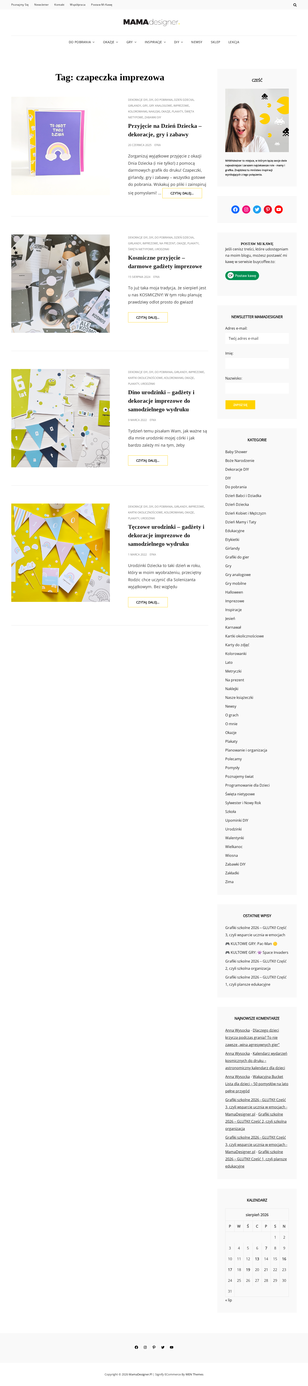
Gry (129, 42)
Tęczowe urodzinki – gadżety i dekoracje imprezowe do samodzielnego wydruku (166, 535)
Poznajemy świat (239, 776)
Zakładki (232, 873)
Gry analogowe (160, 106)
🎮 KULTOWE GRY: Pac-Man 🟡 (251, 943)
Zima (229, 881)
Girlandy (134, 106)
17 (230, 1269)
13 (257, 1258)
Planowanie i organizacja (246, 750)
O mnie (231, 723)
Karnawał (233, 627)
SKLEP (215, 42)
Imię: (229, 353)
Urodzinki (162, 249)
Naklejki (154, 111)
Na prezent (167, 243)
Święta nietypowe (141, 249)
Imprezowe (181, 106)
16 (284, 1258)
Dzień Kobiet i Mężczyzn (245, 513)
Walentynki (234, 837)
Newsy (196, 42)
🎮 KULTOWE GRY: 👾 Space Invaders (256, 952)
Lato (229, 662)
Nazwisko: (233, 378)
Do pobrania (80, 42)
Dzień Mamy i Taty (240, 522)
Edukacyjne (234, 530)
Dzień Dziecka (184, 100)
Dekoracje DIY (138, 100)
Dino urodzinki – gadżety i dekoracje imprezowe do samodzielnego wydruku (161, 401)
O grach (232, 715)
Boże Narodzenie (239, 460)
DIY (176, 42)
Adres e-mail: (236, 328)
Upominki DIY (236, 820)
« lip (228, 1300)
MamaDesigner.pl (140, 1374)
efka (157, 145)
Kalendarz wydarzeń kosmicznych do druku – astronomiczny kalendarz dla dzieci (256, 1060)
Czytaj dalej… (186, 194)
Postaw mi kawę (101, 5)
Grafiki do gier (237, 557)
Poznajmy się (20, 5)
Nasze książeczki (239, 697)
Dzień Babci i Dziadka (243, 495)
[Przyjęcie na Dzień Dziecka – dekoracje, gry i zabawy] (60, 146)
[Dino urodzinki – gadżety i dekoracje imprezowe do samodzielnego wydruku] (60, 418)
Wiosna (231, 855)
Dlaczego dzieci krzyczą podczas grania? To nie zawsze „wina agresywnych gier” (252, 1037)
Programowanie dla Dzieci (247, 785)
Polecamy (233, 758)
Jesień (230, 618)
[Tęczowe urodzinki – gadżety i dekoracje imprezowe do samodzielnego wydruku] (60, 553)
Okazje (109, 42)
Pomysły (232, 767)
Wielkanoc (234, 846)
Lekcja (233, 42)
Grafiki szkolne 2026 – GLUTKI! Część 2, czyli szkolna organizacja (256, 1121)
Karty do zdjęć (237, 644)
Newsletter (41, 5)
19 (248, 1269)
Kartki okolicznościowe (145, 378)
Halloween (234, 592)
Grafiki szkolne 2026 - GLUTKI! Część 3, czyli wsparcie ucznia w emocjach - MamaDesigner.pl (256, 1107)
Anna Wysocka (237, 1030)
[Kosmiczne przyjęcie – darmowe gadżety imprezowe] (60, 283)
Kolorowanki (137, 111)
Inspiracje (153, 42)
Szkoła (230, 811)
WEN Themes (194, 1374)
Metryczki (233, 671)
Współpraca (77, 5)
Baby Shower (236, 451)
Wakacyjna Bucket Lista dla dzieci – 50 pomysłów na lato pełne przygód (256, 1084)
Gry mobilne (235, 583)
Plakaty (177, 111)
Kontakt (59, 5)
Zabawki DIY (153, 117)
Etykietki (232, 539)
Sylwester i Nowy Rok (243, 802)
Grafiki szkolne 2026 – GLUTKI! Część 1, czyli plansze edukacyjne (256, 1159)
